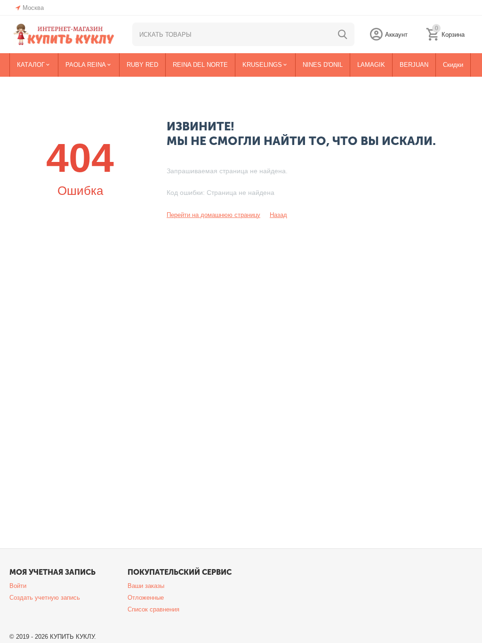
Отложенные (146, 597)
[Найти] (342, 34)
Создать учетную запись (44, 597)
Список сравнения (153, 609)
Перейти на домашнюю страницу (213, 214)
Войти (17, 585)
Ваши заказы (146, 585)
